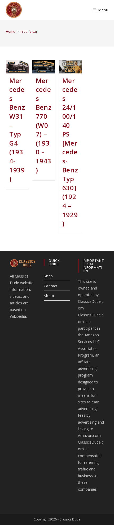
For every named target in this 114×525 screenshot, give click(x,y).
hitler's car (29, 31)
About (49, 295)
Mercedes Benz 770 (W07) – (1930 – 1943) (43, 125)
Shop (48, 276)
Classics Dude (69, 519)
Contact (50, 285)
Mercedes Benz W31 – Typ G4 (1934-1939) (17, 129)
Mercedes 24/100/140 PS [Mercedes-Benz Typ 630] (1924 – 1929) (70, 152)
